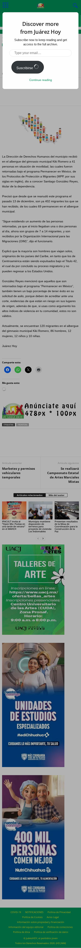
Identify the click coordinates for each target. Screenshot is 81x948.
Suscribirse (25, 68)
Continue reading (40, 80)
